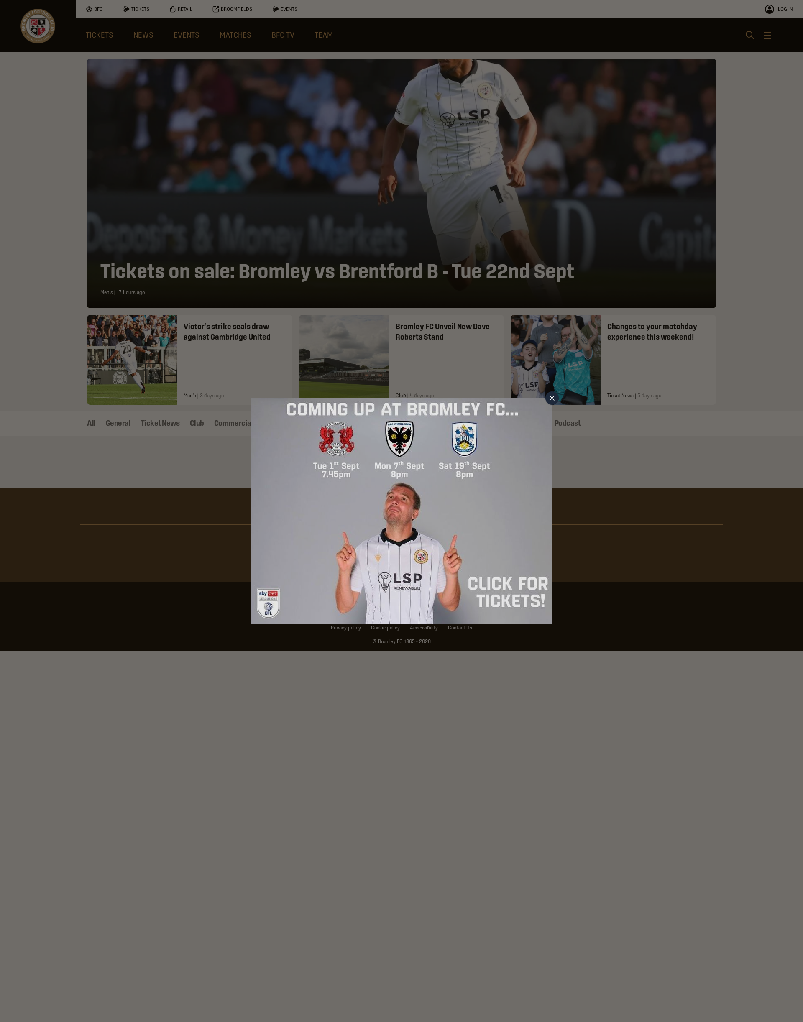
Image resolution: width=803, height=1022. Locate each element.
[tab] (552, 398)
